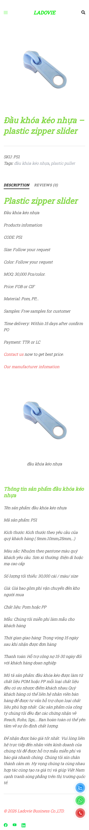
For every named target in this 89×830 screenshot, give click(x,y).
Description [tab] (16, 185)
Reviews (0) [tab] (46, 185)
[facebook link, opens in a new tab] (6, 824)
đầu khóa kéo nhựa (31, 163)
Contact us (13, 354)
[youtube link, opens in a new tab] (15, 824)
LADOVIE (44, 12)
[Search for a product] (83, 12)
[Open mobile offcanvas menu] (6, 12)
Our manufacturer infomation (31, 366)
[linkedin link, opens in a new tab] (23, 824)
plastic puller (63, 163)
